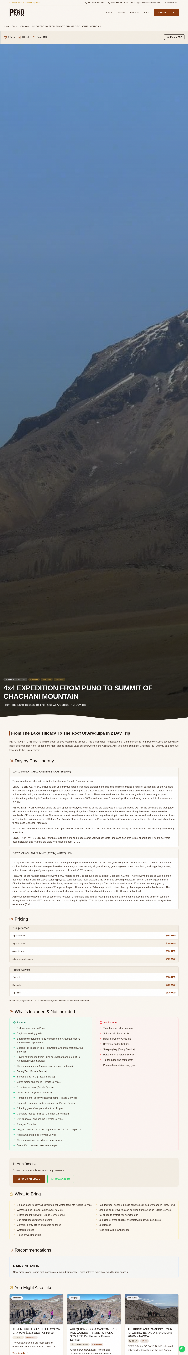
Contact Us (166, 12)
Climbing (24, 26)
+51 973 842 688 (96, 2)
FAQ (146, 12)
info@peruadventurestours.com (147, 3)
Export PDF (176, 37)
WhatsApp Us (62, 1179)
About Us (134, 12)
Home (6, 26)
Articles (121, 12)
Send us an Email (29, 1179)
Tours (107, 12)
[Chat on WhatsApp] (182, 1349)
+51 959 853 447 (119, 2)
